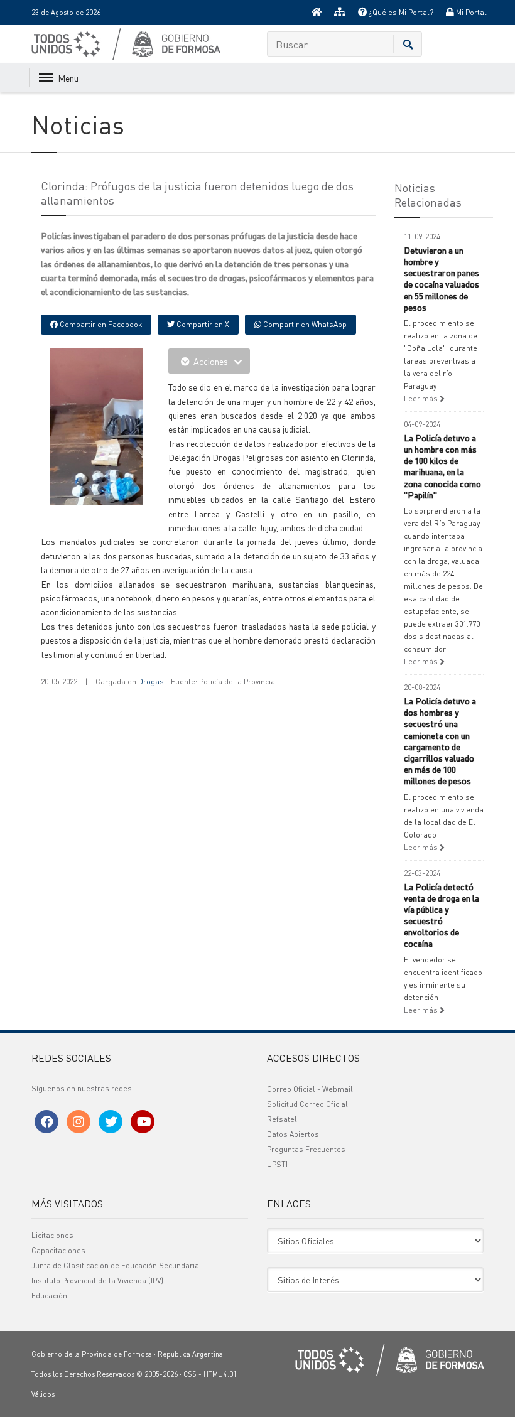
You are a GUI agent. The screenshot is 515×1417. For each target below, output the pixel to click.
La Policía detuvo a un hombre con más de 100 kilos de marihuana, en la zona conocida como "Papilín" (442, 466)
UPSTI (277, 1164)
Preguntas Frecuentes (306, 1149)
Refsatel (282, 1119)
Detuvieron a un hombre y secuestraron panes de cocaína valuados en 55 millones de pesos (441, 278)
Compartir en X (202, 324)
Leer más (422, 398)
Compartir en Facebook (100, 324)
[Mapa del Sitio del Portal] (340, 12)
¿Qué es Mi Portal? (400, 12)
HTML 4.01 (220, 1374)
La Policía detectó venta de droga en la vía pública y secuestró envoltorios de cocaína (441, 915)
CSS (190, 1374)
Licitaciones (52, 1235)
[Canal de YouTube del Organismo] (142, 1121)
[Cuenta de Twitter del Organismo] (110, 1121)
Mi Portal (470, 12)
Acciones (211, 361)
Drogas (151, 681)
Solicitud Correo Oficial (307, 1104)
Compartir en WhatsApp (304, 324)
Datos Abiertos (293, 1134)
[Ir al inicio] (316, 12)
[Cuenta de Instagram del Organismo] (78, 1121)
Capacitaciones (58, 1250)
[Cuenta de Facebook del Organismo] (46, 1121)
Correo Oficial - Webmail (310, 1089)
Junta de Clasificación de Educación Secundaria (115, 1265)
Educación (49, 1295)
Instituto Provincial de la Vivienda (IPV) (97, 1280)
